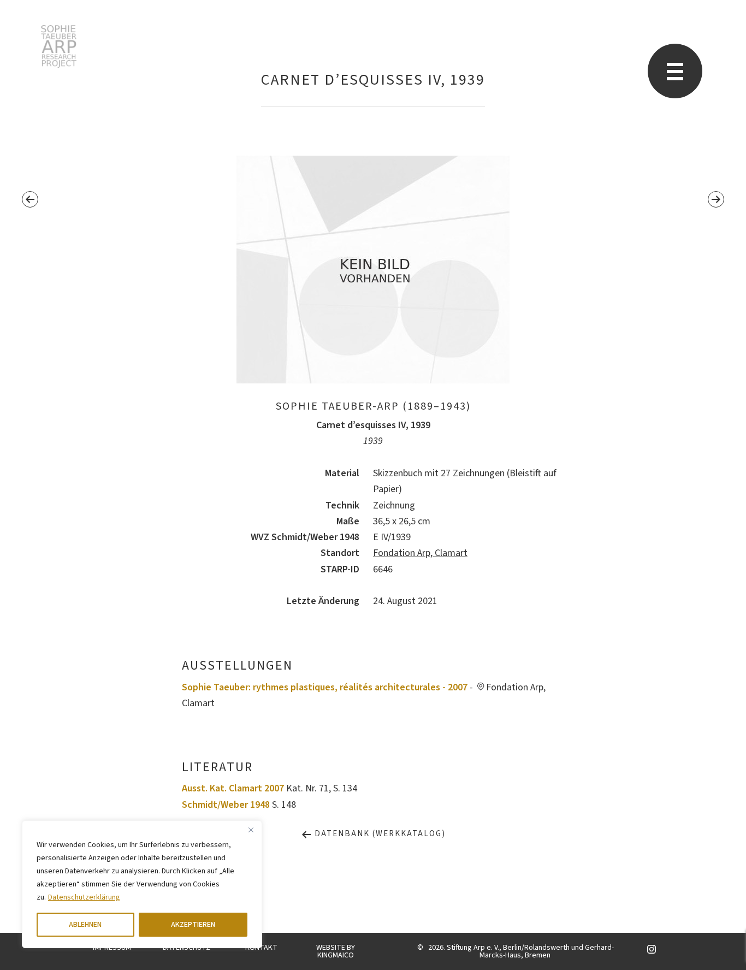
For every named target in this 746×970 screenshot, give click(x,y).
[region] (142, 884)
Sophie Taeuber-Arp (58, 46)
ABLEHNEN (85, 924)
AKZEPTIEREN (193, 924)
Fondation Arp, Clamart (420, 553)
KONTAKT (261, 947)
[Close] (250, 829)
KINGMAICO (335, 955)
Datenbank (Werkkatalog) (379, 833)
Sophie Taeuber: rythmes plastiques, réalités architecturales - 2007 (324, 687)
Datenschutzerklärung (84, 897)
